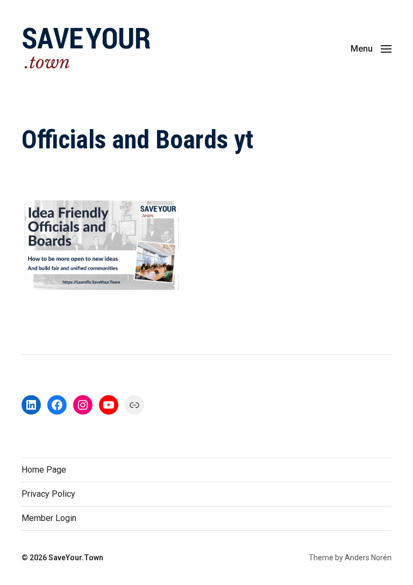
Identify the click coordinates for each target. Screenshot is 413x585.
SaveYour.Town (75, 557)
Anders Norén (368, 557)
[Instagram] (82, 405)
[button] (371, 48)
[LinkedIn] (31, 405)
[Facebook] (57, 405)
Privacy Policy (48, 494)
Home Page (44, 470)
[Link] (134, 405)
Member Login (49, 518)
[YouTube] (108, 405)
